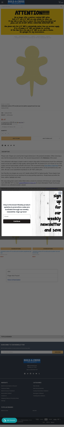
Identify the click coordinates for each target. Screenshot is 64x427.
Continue (16, 221)
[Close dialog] (60, 193)
